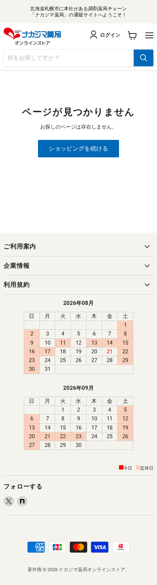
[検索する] (143, 58)
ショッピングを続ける (78, 148)
